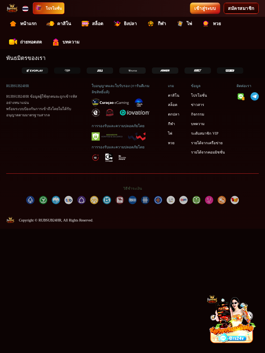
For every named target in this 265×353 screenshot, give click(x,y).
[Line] (241, 96)
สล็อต (97, 23)
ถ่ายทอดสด (31, 42)
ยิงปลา (130, 23)
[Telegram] (255, 96)
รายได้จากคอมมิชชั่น (208, 152)
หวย (217, 23)
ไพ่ (189, 23)
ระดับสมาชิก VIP (204, 133)
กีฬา (162, 23)
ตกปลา (173, 114)
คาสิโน (64, 23)
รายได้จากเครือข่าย (207, 143)
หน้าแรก (28, 23)
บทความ (71, 42)
